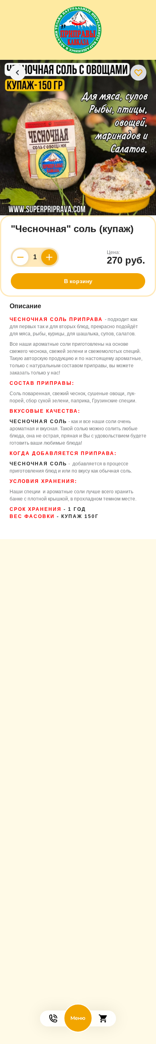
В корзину (78, 281)
